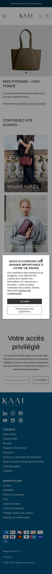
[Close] (42, 259)
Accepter (24, 301)
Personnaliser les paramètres (25, 310)
